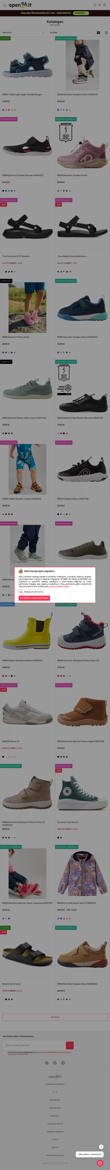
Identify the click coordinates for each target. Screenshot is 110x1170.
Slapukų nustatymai (33, 592)
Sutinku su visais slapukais (34, 598)
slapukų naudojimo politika (59, 587)
